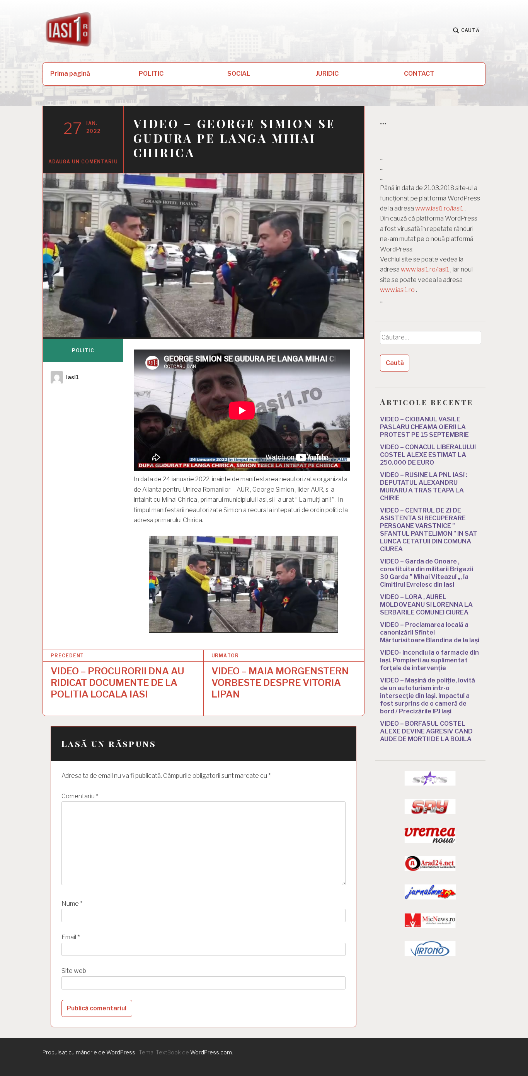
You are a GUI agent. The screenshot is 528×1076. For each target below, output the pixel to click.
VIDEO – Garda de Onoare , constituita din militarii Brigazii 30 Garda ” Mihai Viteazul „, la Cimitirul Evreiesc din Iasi (426, 573)
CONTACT (419, 73)
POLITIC (151, 73)
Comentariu (79, 796)
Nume (71, 903)
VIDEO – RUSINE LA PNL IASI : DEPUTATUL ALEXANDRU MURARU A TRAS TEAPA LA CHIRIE (423, 486)
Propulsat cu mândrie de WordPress (89, 1052)
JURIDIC (327, 73)
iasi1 (72, 377)
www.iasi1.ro (397, 290)
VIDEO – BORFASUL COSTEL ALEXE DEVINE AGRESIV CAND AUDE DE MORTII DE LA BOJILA (426, 731)
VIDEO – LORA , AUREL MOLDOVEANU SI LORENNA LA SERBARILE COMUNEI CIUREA (426, 604)
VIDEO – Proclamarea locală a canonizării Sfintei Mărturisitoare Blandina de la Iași (429, 632)
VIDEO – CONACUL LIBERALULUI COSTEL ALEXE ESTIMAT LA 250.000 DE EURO (428, 454)
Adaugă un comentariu (83, 162)
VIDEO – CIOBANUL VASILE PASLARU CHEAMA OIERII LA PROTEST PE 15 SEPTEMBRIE (424, 427)
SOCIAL (238, 73)
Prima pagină (70, 73)
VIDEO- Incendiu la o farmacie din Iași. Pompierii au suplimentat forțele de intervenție (429, 660)
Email (70, 937)
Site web (73, 970)
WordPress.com (211, 1052)
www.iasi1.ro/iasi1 (439, 208)
